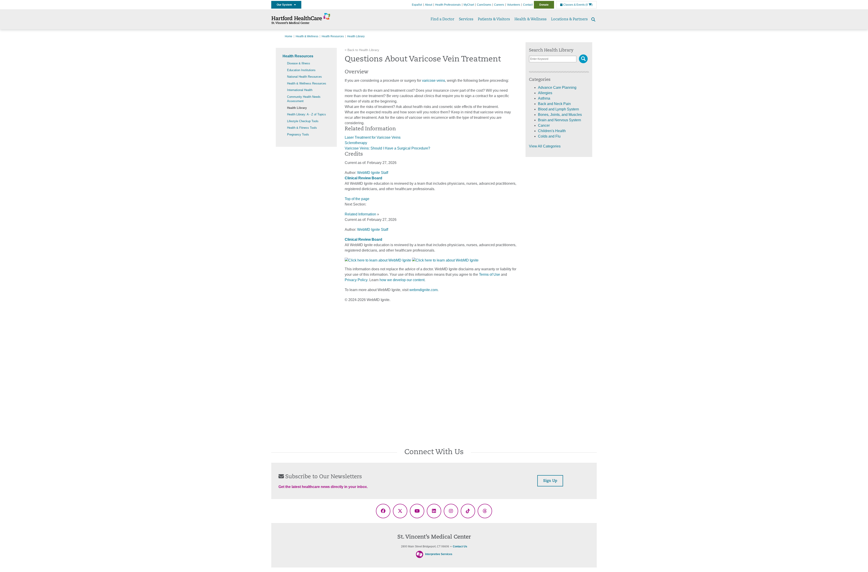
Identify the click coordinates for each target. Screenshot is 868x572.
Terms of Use (489, 274)
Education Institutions (301, 70)
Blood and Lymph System (558, 109)
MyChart (469, 4)
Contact (528, 4)
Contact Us (460, 546)
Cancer (544, 125)
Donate (544, 4)
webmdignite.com (423, 290)
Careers (499, 4)
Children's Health (552, 131)
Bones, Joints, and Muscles (560, 115)
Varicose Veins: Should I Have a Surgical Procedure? (387, 148)
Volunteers (513, 4)
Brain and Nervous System (559, 120)
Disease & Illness (298, 63)
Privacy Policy (356, 280)
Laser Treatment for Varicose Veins (373, 137)
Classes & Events (574, 4)
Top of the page (357, 199)
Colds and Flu (549, 136)
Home (288, 36)
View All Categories (545, 146)
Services (466, 19)
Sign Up (550, 481)
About (428, 4)
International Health (299, 90)
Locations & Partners (569, 19)
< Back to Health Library (362, 50)
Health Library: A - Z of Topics (306, 114)
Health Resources (333, 36)
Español (417, 4)
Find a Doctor (442, 19)
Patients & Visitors (494, 19)
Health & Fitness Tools (302, 127)
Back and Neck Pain (554, 104)
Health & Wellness (530, 19)
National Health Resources (304, 76)
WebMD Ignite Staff (372, 229)
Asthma (544, 98)
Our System (285, 4)
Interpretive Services (438, 554)
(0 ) (589, 4)
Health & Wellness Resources (306, 83)
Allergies (545, 93)
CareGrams (484, 4)
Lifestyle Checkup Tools (302, 121)
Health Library (297, 108)
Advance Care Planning (557, 87)
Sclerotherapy (356, 143)
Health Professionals (448, 4)
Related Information (360, 214)
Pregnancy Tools (298, 134)
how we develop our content (402, 280)
